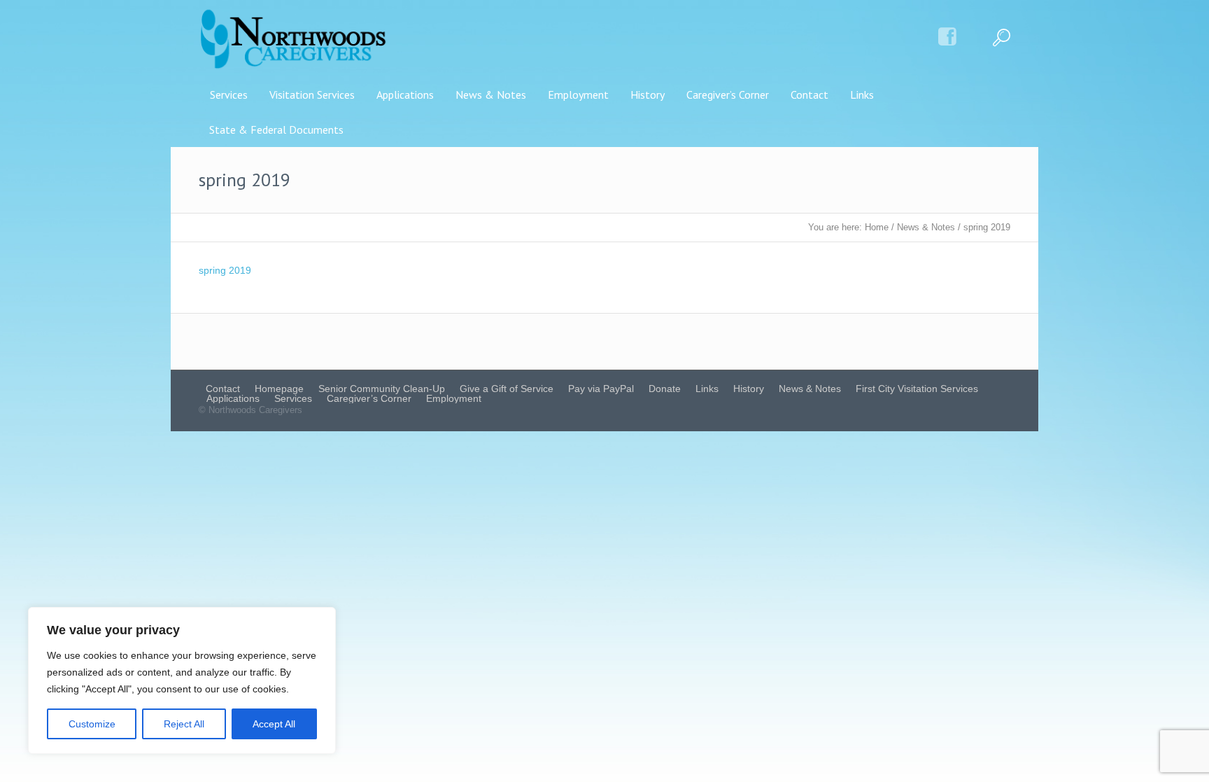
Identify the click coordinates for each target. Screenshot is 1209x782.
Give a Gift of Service (506, 388)
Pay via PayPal (601, 388)
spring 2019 (225, 270)
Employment (453, 398)
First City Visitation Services (917, 388)
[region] (182, 680)
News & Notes (926, 227)
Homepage (279, 388)
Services (293, 398)
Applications (233, 398)
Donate (665, 388)
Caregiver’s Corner (369, 398)
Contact (223, 388)
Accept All (274, 723)
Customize (92, 723)
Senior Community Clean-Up (381, 388)
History (748, 388)
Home (877, 227)
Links (707, 388)
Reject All (184, 723)
